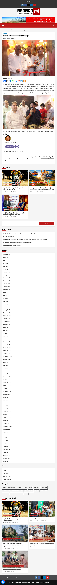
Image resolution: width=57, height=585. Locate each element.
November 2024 (7, 315)
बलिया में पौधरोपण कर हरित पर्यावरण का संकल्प (11, 245)
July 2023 (5, 362)
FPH (25, 490)
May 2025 (5, 298)
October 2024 (6, 318)
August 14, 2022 (15, 38)
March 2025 (6, 304)
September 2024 (7, 321)
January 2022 (6, 414)
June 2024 (5, 330)
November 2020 (7, 455)
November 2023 (7, 350)
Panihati (22, 151)
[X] (7, 81)
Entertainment (6, 490)
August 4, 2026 (41, 546)
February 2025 (7, 307)
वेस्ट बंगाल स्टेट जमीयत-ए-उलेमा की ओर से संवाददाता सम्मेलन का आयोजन (17, 242)
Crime (30, 487)
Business (5, 33)
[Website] (18, 146)
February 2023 (7, 376)
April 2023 (5, 371)
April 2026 (5, 266)
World (31, 493)
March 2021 (6, 443)
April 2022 (5, 406)
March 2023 (6, 374)
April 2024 (5, 336)
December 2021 (7, 417)
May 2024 (5, 333)
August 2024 (6, 324)
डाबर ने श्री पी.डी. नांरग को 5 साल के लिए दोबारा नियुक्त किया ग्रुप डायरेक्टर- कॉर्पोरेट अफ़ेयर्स (41, 157)
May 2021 (5, 438)
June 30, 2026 (41, 191)
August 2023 (6, 359)
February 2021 (7, 446)
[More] (24, 81)
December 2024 (7, 312)
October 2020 (6, 458)
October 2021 (6, 423)
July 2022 (5, 397)
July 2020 (5, 461)
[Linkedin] (10, 81)
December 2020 (7, 452)
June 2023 (5, 365)
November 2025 (7, 280)
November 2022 (7, 385)
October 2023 (6, 353)
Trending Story (14, 184)
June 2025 (5, 295)
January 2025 (6, 310)
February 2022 (7, 411)
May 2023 (5, 368)
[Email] (15, 146)
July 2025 (5, 292)
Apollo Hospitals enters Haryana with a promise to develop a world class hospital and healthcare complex (15, 157)
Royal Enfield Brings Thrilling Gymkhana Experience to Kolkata (14, 189)
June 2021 (5, 435)
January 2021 (6, 449)
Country (25, 487)
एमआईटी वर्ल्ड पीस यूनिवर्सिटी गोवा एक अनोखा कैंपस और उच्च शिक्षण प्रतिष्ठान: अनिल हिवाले (14, 214)
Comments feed (7, 476)
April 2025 (5, 301)
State (12, 493)
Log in (4, 470)
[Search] (53, 25)
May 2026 (5, 263)
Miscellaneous (44, 490)
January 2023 (6, 379)
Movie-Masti (5, 493)
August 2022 (6, 394)
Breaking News (6, 182)
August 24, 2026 (41, 520)
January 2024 (6, 344)
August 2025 (6, 289)
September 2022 (7, 391)
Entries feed (6, 473)
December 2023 (7, 347)
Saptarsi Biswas (7, 38)
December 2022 (7, 382)
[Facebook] (4, 81)
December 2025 (7, 278)
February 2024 (7, 342)
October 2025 (6, 283)
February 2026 (7, 272)
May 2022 (5, 403)
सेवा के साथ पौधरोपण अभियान (8, 236)
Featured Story (6, 184)
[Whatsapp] (13, 81)
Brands (4, 487)
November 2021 (7, 420)
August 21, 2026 (13, 548)
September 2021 (7, 426)
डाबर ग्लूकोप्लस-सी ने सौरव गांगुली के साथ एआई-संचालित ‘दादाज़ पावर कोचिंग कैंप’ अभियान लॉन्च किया (42, 189)
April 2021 (5, 440)
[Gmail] (19, 81)
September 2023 (7, 356)
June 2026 (5, 260)
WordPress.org (7, 479)
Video (26, 493)
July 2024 (5, 327)
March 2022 (6, 408)
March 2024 (6, 339)
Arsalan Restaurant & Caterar (12, 151)
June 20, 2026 (13, 216)
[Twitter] (21, 81)
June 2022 (5, 400)
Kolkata (30, 490)
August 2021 (6, 429)
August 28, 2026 (13, 191)
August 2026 (6, 254)
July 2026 (5, 257)
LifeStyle (37, 490)
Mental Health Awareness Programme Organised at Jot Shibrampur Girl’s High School (25, 239)
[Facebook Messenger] (16, 81)
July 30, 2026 (13, 571)
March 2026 (6, 269)
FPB (22, 490)
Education (44, 487)
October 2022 (6, 388)
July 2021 (5, 432)
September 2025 (7, 286)
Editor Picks (17, 182)
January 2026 (6, 275)
